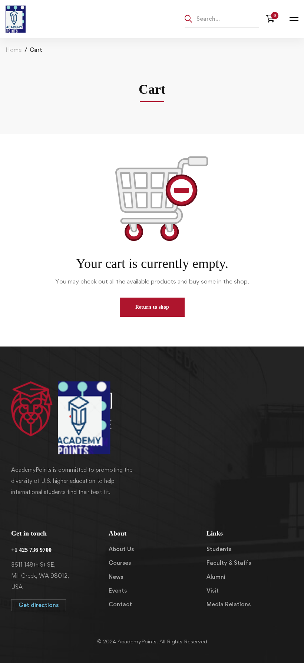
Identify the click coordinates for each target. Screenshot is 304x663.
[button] (38, 605)
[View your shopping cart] (272, 18)
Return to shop (152, 307)
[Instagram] (35, 509)
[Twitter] (11, 509)
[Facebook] (23, 509)
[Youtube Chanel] (47, 509)
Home (14, 49)
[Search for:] (222, 18)
